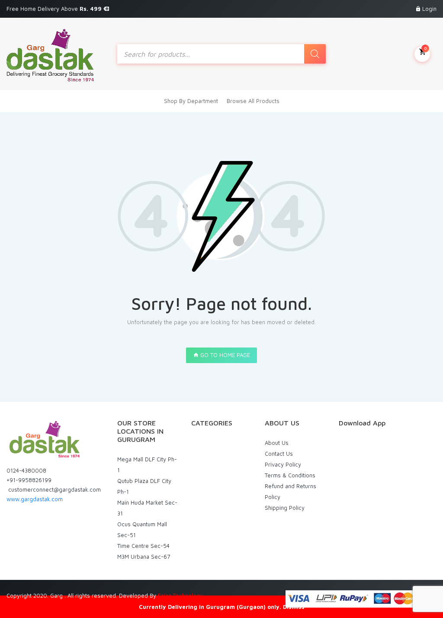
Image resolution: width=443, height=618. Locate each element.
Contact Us (279, 453)
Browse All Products (253, 100)
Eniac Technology (180, 595)
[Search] (315, 54)
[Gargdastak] (50, 53)
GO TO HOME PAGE (224, 354)
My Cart (425, 48)
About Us (277, 442)
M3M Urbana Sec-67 (143, 556)
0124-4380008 (26, 470)
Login (429, 8)
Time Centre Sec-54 (143, 545)
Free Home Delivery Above (54, 8)
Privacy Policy (283, 464)
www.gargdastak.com (34, 499)
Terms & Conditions (290, 475)
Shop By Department (191, 100)
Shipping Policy (285, 507)
